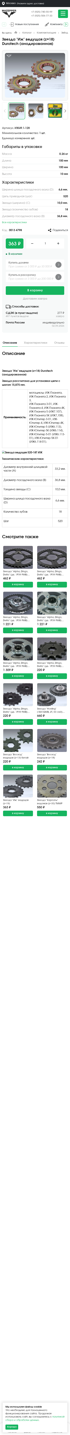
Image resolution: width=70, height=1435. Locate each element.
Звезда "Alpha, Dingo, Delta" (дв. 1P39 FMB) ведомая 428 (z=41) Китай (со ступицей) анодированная (49, 619)
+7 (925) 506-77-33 (41, 16)
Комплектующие (46, 33)
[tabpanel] (35, 440)
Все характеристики (14, 222)
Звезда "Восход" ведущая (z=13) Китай (16, 756)
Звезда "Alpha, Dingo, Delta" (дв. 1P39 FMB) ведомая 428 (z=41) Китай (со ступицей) (15, 619)
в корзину (18, 584)
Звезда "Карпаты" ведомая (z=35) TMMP (49, 802)
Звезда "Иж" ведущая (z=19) (16, 802)
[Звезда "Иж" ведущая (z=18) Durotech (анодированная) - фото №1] (35, 75)
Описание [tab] (10, 342)
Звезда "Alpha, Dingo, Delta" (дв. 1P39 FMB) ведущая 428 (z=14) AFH (51, 665)
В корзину (35, 290)
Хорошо (12, 1427)
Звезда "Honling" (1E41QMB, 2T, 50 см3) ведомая (49, 711)
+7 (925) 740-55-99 (41, 12)
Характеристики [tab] (35, 342)
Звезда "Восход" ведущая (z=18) (47, 756)
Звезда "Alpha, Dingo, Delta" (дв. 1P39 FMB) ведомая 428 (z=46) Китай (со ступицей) (15, 665)
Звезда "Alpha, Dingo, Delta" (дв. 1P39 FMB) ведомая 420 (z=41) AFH (51, 573)
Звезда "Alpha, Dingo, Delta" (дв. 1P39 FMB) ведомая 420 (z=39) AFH (17, 573)
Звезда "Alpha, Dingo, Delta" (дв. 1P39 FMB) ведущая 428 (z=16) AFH (17, 711)
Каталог (27, 33)
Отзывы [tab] (59, 342)
